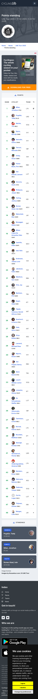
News (7, 601)
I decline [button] (23, 687)
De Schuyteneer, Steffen (16, 400)
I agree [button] (22, 683)
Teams (7, 598)
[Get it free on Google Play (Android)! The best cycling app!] (15, 641)
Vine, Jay (19, 285)
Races (11, 45)
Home (4, 45)
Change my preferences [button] (22, 692)
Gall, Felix (19, 250)
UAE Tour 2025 (21, 45)
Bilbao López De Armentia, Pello (17, 232)
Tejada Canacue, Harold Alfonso (17, 311)
